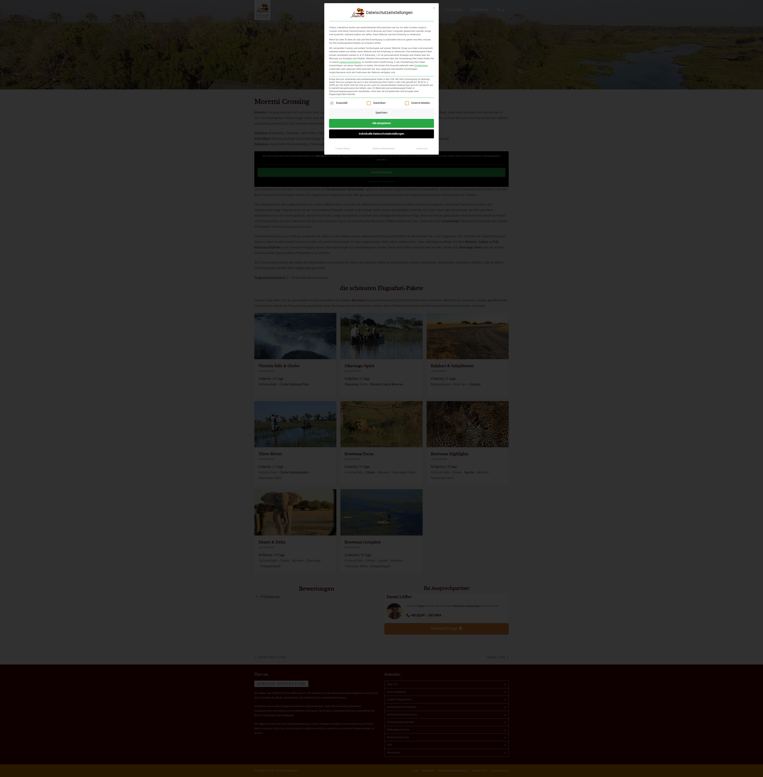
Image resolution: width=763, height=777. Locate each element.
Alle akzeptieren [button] (381, 123)
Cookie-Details (342, 149)
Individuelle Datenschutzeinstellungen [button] (381, 134)
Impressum (422, 149)
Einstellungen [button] (421, 66)
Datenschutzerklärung (350, 62)
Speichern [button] (381, 113)
